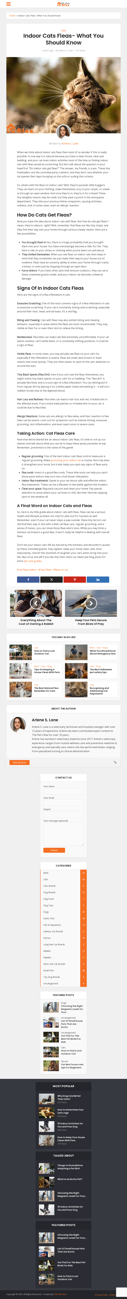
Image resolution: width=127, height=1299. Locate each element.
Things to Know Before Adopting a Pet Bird (70, 1167)
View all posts (19, 762)
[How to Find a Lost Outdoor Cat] (52, 1052)
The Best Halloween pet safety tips (101, 671)
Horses (64, 1061)
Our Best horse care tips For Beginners (72, 1066)
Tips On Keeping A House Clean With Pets (47, 671)
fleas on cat (61, 569)
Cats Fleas (46, 569)
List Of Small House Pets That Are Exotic (72, 1024)
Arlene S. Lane (66, 50)
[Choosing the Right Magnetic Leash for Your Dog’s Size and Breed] (52, 1007)
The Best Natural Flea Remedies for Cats (46, 689)
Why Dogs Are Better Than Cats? (69, 1097)
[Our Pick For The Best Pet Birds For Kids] (52, 1037)
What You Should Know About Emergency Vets (103, 652)
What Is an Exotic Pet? (69, 1179)
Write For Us (115, 1294)
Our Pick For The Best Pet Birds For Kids (71, 1039)
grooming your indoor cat (66, 460)
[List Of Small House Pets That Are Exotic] (52, 1022)
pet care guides (33, 561)
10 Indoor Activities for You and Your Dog (70, 1125)
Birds (92, 647)
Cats (63, 30)
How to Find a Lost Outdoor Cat (44, 652)
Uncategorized (68, 1017)
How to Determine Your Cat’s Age (70, 1111)
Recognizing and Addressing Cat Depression (99, 691)
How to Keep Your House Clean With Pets (71, 1139)
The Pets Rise (60, 1294)
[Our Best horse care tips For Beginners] (52, 1065)
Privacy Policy (101, 1294)
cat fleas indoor (28, 569)
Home (12, 15)
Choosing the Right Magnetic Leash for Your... (72, 1009)
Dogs (105, 647)
